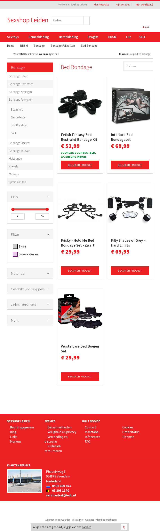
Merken (15, 441)
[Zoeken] (87, 20)
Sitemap (128, 437)
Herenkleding (68, 37)
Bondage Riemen (19, 143)
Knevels (13, 166)
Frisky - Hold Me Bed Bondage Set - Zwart (77, 243)
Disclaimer (77, 519)
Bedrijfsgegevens (22, 427)
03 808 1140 (60, 490)
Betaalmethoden (59, 427)
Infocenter (92, 437)
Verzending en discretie (56, 439)
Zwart (22, 246)
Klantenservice (101, 4)
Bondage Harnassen (21, 84)
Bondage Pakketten (20, 99)
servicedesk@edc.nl (61, 495)
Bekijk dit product (80, 165)
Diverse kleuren (28, 254)
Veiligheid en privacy (61, 432)
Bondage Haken (18, 76)
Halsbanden (16, 158)
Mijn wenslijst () (144, 4)
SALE (142, 37)
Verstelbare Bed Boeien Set (80, 348)
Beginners (17, 109)
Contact (90, 427)
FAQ (87, 441)
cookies (86, 527)
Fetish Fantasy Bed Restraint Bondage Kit (79, 137)
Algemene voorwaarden (57, 519)
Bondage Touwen (19, 151)
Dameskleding (38, 37)
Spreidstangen (17, 182)
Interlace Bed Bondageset (122, 137)
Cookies (127, 427)
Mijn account (123, 4)
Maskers (14, 174)
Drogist (93, 37)
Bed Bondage (19, 125)
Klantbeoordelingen (106, 519)
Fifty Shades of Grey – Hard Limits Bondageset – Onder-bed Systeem (128, 243)
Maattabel (92, 432)
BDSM (112, 37)
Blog (13, 432)
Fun (128, 37)
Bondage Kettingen (20, 92)
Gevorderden (19, 117)
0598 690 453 (61, 486)
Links (13, 437)
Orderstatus (131, 432)
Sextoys (13, 37)
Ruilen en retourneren (53, 448)
